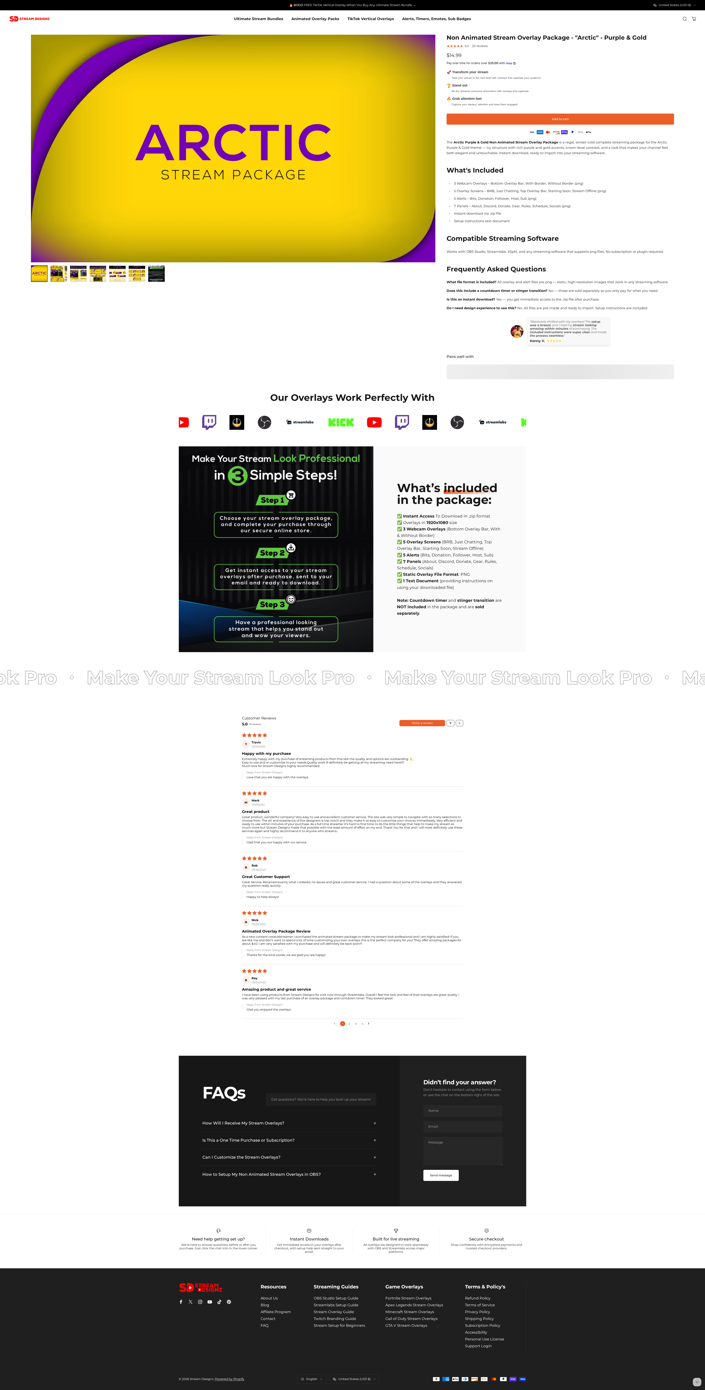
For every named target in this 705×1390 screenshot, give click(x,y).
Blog (265, 1305)
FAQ (265, 1325)
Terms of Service (480, 1305)
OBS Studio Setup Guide (336, 1298)
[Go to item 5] (117, 273)
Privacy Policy (477, 1312)
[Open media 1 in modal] (233, 148)
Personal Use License (484, 1339)
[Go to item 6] (137, 273)
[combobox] (675, 5)
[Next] (426, 157)
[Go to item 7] (156, 273)
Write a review (422, 723)
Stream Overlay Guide (334, 1312)
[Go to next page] (369, 1023)
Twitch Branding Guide (335, 1318)
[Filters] (450, 723)
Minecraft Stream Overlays (409, 1312)
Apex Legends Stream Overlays (414, 1305)
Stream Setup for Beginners (339, 1325)
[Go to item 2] (59, 273)
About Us (269, 1298)
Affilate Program (276, 1312)
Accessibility (476, 1332)
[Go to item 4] (98, 273)
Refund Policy (477, 1298)
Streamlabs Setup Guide (336, 1305)
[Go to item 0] (39, 273)
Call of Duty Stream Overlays (411, 1318)
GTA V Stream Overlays (406, 1325)
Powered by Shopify (229, 1379)
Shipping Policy (479, 1318)
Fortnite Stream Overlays (408, 1298)
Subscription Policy (482, 1325)
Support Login (478, 1346)
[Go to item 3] (78, 273)
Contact (268, 1318)
